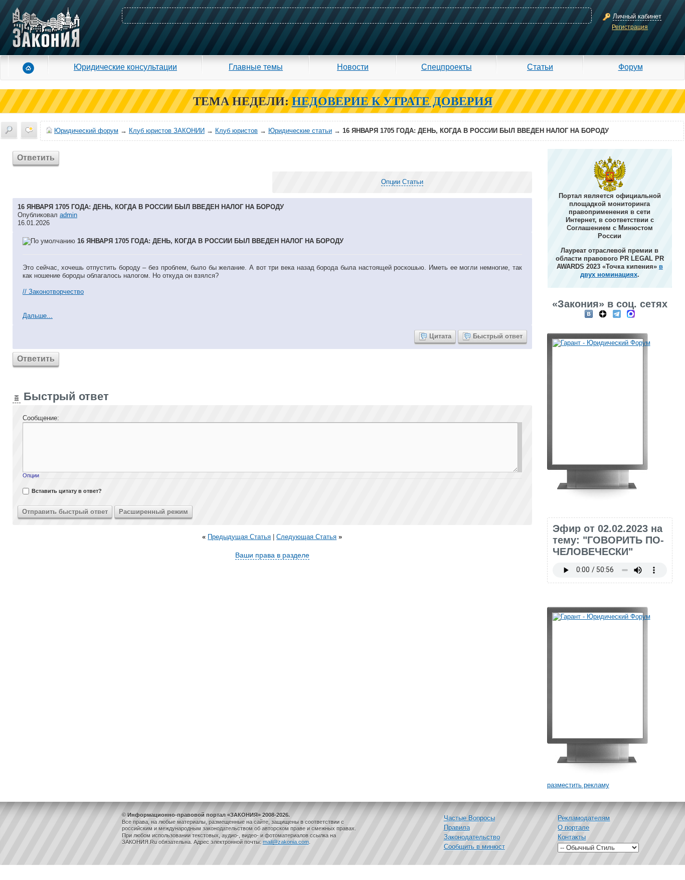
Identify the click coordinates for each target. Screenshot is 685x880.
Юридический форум (86, 130)
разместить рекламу (578, 785)
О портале (573, 827)
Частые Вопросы (469, 818)
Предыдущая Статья (239, 537)
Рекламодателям (584, 818)
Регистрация (630, 27)
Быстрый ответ (498, 336)
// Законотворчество (53, 291)
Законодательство (472, 837)
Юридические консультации (125, 66)
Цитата (440, 336)
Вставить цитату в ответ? (67, 491)
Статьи (540, 66)
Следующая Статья (306, 537)
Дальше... (38, 315)
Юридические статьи (300, 130)
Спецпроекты (446, 66)
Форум (630, 66)
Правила (457, 827)
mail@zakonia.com (286, 842)
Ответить (36, 157)
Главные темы (256, 66)
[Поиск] (9, 130)
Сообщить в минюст (474, 846)
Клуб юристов (236, 130)
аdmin (68, 215)
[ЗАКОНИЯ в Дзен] (603, 313)
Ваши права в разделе (272, 555)
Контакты (572, 837)
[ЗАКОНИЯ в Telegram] (617, 313)
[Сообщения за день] (29, 130)
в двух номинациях (621, 270)
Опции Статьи (402, 182)
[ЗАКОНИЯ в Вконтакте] (589, 313)
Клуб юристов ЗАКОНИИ (167, 130)
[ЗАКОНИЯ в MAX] (631, 313)
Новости (353, 66)
